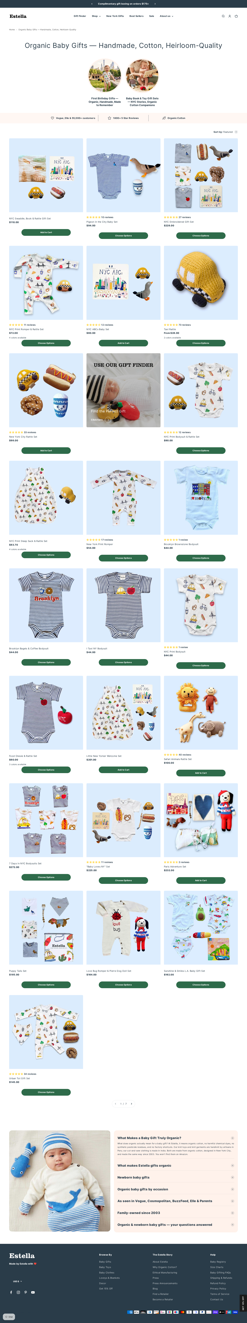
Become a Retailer (163, 1299)
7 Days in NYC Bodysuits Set (25, 863)
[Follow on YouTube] (33, 1292)
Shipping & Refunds (221, 1277)
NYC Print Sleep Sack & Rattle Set (28, 541)
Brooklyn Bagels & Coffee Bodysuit (29, 648)
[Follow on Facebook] (11, 1292)
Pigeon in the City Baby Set (101, 221)
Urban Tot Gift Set (19, 1078)
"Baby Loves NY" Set (98, 866)
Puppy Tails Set (18, 970)
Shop (95, 16)
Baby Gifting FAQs (220, 1272)
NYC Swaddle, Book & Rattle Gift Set (30, 218)
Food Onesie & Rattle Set (23, 756)
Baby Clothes (106, 1272)
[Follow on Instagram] (18, 1292)
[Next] (155, 4)
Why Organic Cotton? (165, 1267)
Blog (155, 1288)
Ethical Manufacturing (165, 1272)
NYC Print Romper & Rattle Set (26, 329)
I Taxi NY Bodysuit (96, 648)
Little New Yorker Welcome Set (103, 756)
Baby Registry (218, 1261)
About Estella (160, 1261)
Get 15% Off (106, 1288)
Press (156, 1277)
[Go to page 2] (131, 1104)
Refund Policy (218, 1283)
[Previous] (91, 4)
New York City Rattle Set (23, 436)
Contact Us (216, 1299)
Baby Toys (105, 1267)
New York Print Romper (99, 544)
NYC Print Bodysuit (175, 651)
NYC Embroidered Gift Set (179, 221)
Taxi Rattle (170, 329)
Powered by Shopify (35, 1312)
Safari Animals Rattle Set (178, 759)
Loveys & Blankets (109, 1277)
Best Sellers (137, 16)
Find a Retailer (161, 1294)
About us (165, 16)
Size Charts (216, 1267)
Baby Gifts (105, 1261)
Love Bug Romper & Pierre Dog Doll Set (108, 970)
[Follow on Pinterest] (26, 1292)
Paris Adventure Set (175, 866)
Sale (151, 16)
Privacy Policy (218, 1288)
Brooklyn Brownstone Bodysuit (181, 544)
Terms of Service (219, 1294)
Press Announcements (165, 1283)
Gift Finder (80, 16)
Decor (102, 1283)
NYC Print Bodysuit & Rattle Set (182, 436)
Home (12, 29)
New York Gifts (115, 16)
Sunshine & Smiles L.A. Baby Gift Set (184, 970)
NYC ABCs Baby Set (97, 329)
